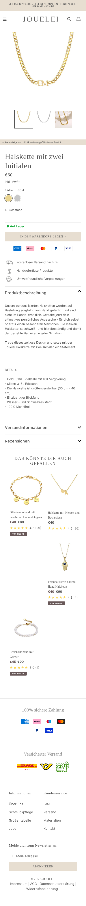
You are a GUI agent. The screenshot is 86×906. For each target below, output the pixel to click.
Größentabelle (20, 820)
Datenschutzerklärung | (58, 884)
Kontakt (49, 828)
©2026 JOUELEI (43, 879)
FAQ (46, 804)
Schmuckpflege (21, 812)
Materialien (52, 820)
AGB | (35, 884)
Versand (49, 812)
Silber (17, 198)
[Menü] (4, 18)
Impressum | (20, 884)
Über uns (16, 804)
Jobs (12, 828)
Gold (8, 198)
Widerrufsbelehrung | (43, 889)
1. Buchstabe (13, 210)
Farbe (14, 190)
